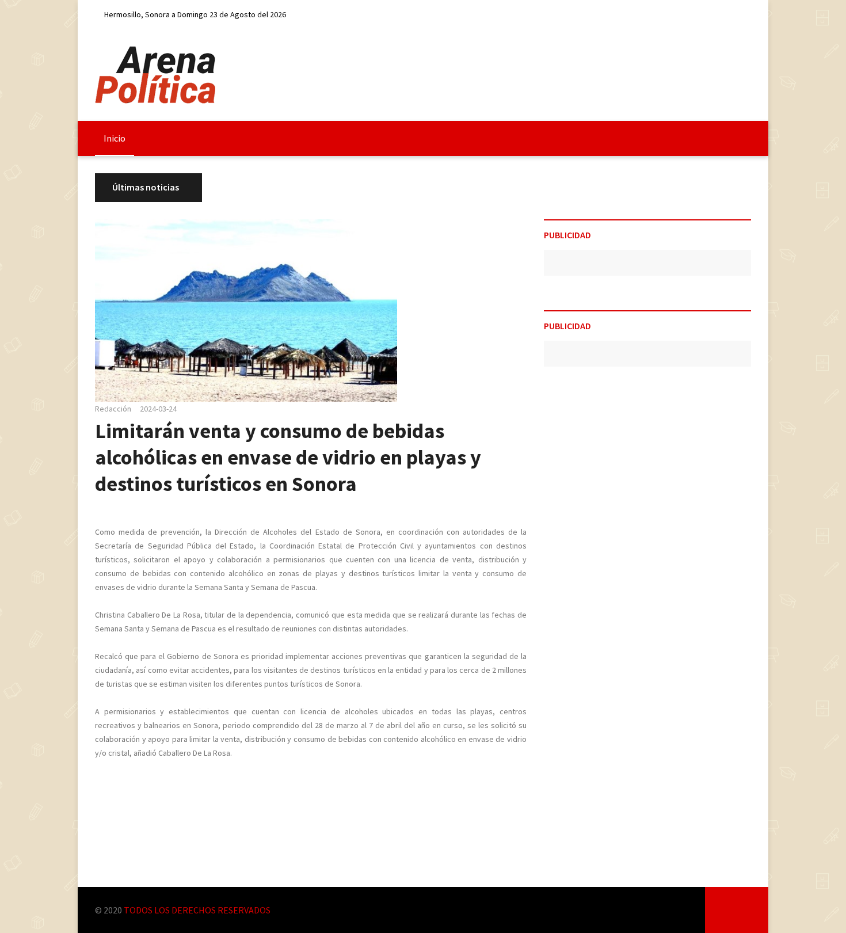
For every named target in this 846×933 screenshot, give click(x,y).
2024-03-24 (158, 408)
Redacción (113, 408)
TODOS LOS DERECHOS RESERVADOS (197, 910)
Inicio (114, 138)
